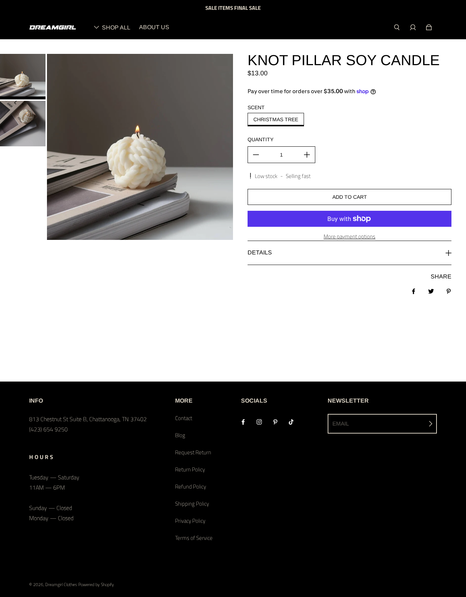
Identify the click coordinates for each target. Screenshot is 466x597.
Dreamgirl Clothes (61, 584)
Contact (183, 418)
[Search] (397, 27)
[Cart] (429, 27)
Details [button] (260, 252)
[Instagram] (259, 422)
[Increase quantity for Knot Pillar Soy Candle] (307, 155)
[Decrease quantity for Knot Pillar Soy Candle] (256, 155)
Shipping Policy (192, 503)
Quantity (260, 139)
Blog (180, 435)
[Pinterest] (275, 422)
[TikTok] (291, 422)
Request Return (193, 452)
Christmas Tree (275, 119)
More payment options (349, 236)
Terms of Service (194, 538)
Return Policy (190, 469)
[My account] (413, 27)
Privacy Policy (190, 521)
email (340, 423)
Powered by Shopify (96, 584)
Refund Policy (190, 486)
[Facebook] (243, 422)
